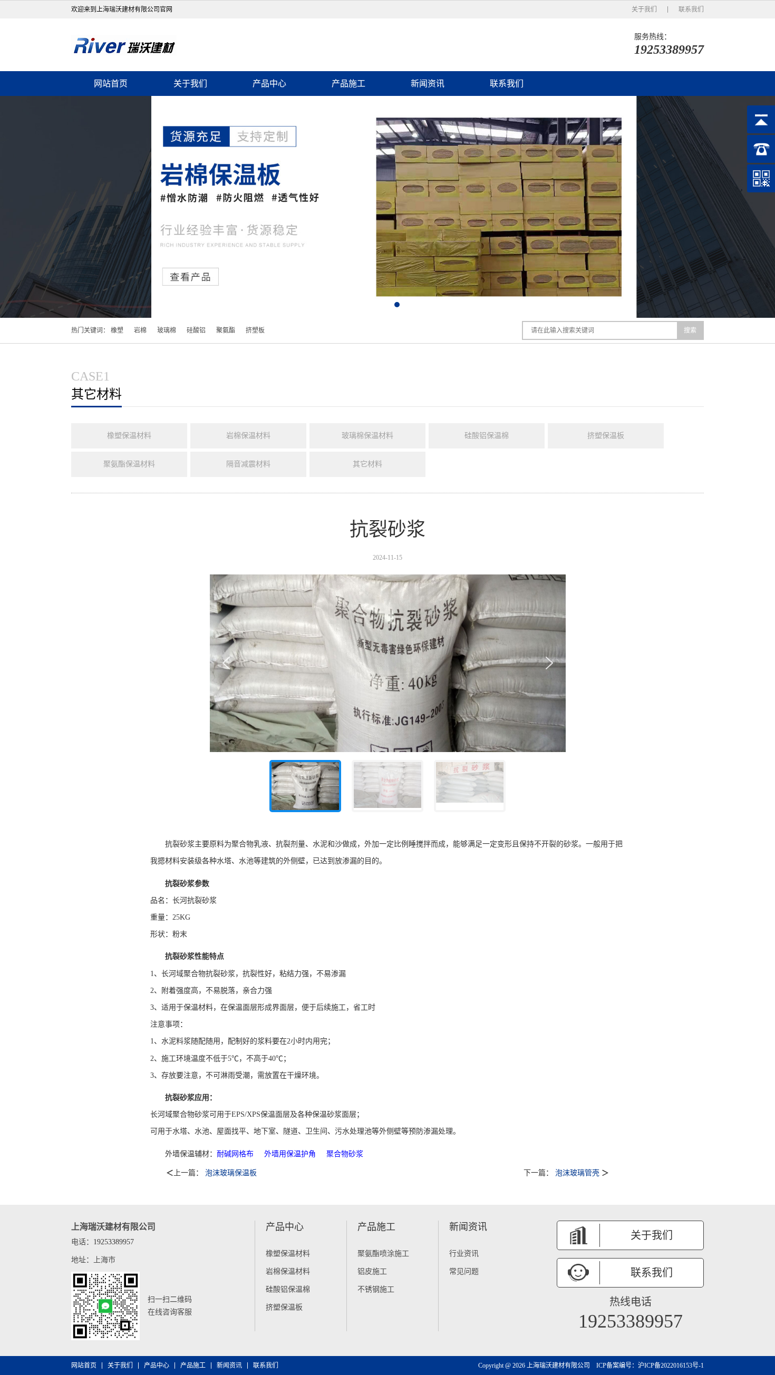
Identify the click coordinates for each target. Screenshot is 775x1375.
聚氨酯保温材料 (129, 464)
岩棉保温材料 (248, 436)
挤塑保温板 (605, 436)
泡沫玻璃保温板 (231, 1173)
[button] (378, 304)
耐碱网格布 (235, 1154)
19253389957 (669, 49)
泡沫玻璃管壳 (578, 1173)
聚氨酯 (225, 330)
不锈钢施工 (375, 1289)
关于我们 (644, 9)
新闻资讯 (427, 83)
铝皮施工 (372, 1271)
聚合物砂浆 (344, 1154)
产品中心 (269, 83)
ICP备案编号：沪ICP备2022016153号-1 (650, 1365)
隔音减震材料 (248, 464)
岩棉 (140, 330)
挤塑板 (255, 330)
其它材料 (367, 464)
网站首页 (111, 83)
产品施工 (348, 83)
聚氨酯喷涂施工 (383, 1253)
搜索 (690, 330)
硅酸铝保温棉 (486, 436)
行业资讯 (464, 1253)
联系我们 (691, 9)
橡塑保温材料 (129, 436)
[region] (388, 697)
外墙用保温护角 (290, 1154)
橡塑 (117, 330)
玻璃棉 (166, 330)
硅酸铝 (196, 330)
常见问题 (464, 1271)
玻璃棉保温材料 (367, 436)
